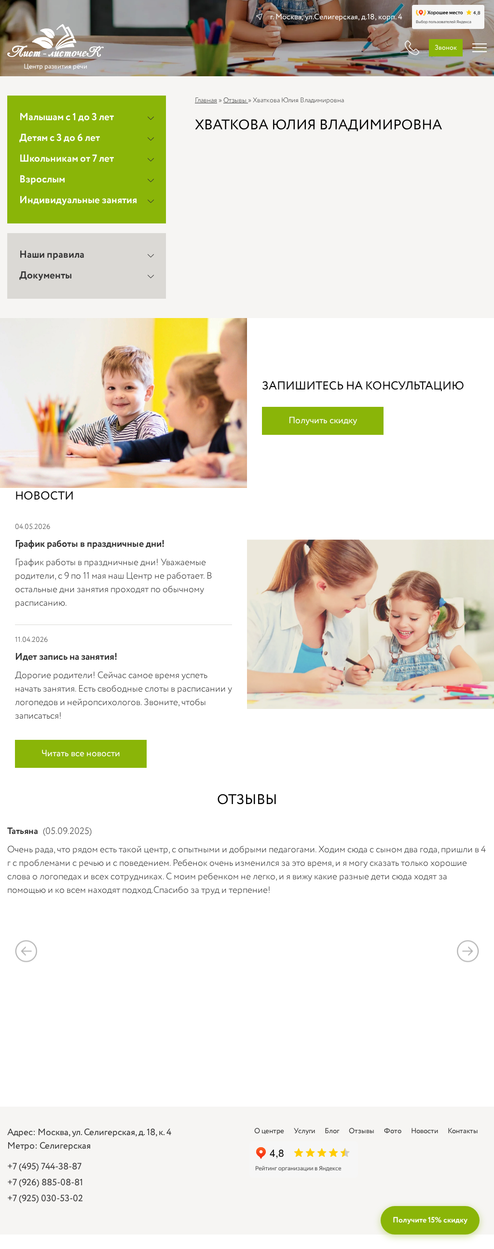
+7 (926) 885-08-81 (45, 1183)
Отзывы (235, 100)
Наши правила (51, 255)
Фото (392, 1131)
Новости (424, 1131)
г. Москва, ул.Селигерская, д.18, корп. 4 (336, 17)
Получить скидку (322, 421)
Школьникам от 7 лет (66, 159)
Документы (45, 275)
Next (467, 951)
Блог (332, 1131)
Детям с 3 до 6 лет (59, 138)
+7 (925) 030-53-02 (45, 1199)
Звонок (446, 48)
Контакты (463, 1131)
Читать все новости (80, 754)
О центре (269, 1131)
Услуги (304, 1131)
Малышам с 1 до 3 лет (66, 117)
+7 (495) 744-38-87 (44, 1167)
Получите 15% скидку (430, 1220)
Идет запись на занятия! (66, 657)
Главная (206, 100)
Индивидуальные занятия (78, 200)
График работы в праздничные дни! (90, 544)
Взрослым (42, 179)
